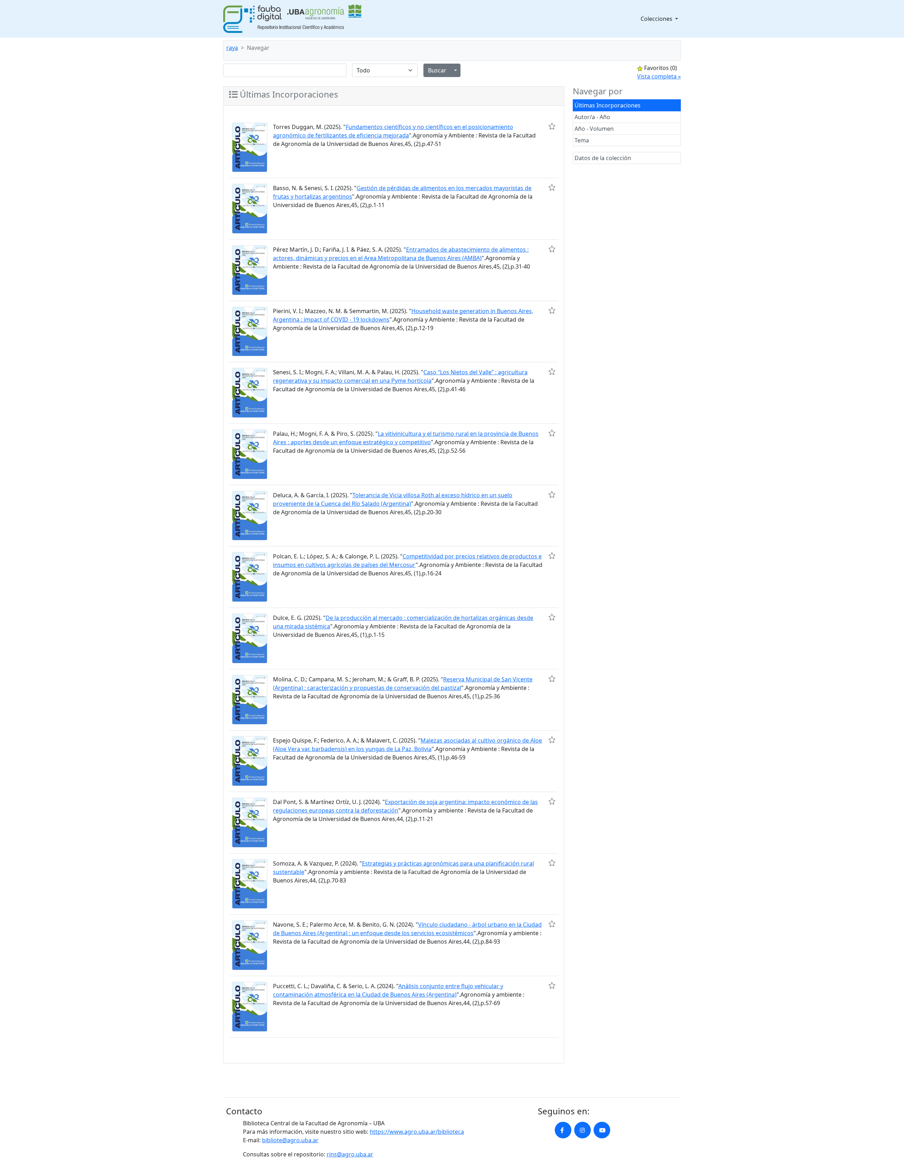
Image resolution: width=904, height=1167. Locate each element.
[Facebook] (563, 1130)
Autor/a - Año (592, 117)
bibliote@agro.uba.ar (290, 1140)
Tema (582, 140)
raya (232, 48)
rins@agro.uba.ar (350, 1154)
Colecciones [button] (657, 19)
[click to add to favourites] (551, 126)
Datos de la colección (603, 158)
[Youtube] (602, 1130)
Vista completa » (659, 76)
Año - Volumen (594, 129)
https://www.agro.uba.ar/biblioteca (417, 1132)
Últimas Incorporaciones (608, 105)
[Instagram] (582, 1130)
